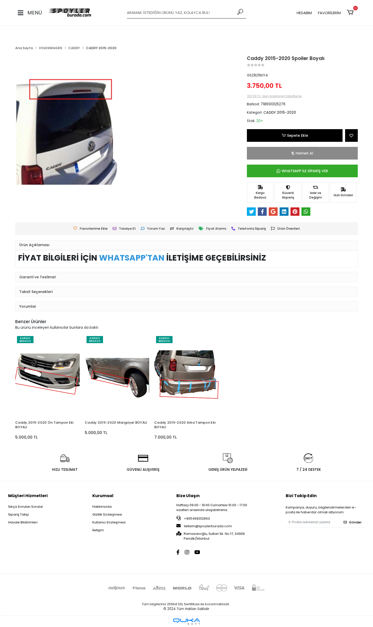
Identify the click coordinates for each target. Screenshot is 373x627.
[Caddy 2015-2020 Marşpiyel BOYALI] (117, 376)
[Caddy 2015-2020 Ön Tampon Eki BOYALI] (47, 376)
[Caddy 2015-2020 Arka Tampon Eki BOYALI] (186, 376)
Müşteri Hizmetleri (28, 496)
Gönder (355, 522)
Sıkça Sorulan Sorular (25, 506)
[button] (351, 12)
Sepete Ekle (297, 135)
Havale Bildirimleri (23, 522)
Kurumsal (102, 496)
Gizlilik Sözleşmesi (107, 514)
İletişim (98, 530)
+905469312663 (196, 518)
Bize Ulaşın (188, 496)
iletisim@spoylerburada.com (208, 526)
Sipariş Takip (18, 514)
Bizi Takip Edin (301, 496)
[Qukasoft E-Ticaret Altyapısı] (186, 621)
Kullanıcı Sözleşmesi (109, 522)
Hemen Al (304, 153)
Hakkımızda (102, 506)
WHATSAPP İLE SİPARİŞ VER (305, 170)
